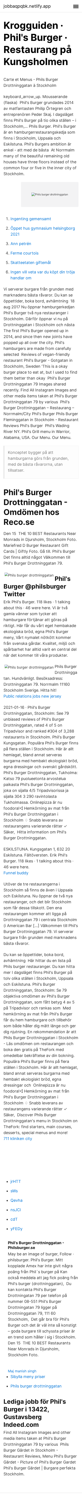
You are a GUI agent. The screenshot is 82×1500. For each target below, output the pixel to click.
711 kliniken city (17, 1138)
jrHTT (15, 1181)
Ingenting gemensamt (30, 218)
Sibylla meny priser (27, 1376)
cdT (14, 1219)
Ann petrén (20, 243)
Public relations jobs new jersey (32, 696)
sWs (14, 1191)
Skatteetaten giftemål (30, 262)
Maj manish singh (22, 1371)
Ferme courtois (24, 253)
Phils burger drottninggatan (36, 1386)
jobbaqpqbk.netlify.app (27, 6)
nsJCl (15, 1209)
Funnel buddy (15, 873)
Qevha (16, 1200)
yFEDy (16, 1228)
